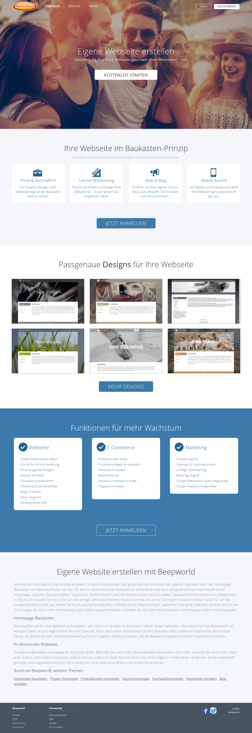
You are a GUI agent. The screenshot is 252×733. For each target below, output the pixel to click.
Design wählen (50, 301)
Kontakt (52, 723)
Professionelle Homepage (100, 678)
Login (203, 6)
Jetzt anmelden (126, 223)
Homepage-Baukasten (30, 678)
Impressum (18, 727)
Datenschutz (19, 723)
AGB (15, 719)
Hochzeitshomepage (167, 678)
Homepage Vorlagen (201, 678)
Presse (16, 715)
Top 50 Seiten (56, 727)
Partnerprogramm (58, 715)
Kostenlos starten (126, 75)
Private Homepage (64, 678)
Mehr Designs (126, 386)
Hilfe (51, 719)
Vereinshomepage (135, 678)
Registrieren (227, 6)
